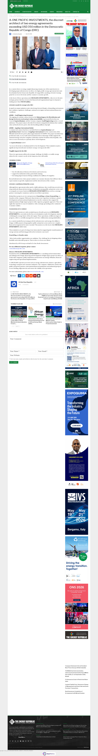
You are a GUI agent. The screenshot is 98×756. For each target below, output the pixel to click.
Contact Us (76, 11)
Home (10, 11)
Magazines (59, 11)
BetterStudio (86, 747)
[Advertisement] (77, 705)
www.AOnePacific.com (36, 271)
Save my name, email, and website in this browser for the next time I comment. (32, 359)
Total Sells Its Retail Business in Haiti (46, 736)
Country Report (27, 11)
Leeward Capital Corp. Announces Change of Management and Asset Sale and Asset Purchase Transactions (76, 686)
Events (52, 11)
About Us (67, 11)
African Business (59, 33)
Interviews (44, 11)
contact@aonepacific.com (17, 248)
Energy (36, 11)
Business (17, 11)
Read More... (22, 737)
